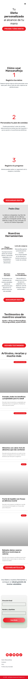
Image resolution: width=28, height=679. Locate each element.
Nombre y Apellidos (8, 609)
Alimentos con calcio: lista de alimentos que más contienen (13, 449)
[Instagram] (10, 654)
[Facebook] (7, 654)
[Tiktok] (20, 654)
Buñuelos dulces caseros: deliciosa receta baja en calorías (12, 552)
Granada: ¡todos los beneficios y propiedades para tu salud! (14, 397)
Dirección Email (7, 600)
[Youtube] (14, 654)
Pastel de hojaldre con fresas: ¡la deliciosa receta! (13, 500)
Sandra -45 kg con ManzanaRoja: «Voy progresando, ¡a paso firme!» (14, 321)
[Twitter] (17, 654)
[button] (25, 4)
